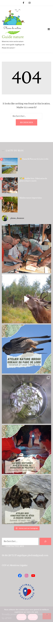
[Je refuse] (47, 616)
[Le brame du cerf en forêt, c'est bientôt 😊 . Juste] (26, 298)
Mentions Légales (18, 565)
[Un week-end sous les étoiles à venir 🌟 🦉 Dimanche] (26, 449)
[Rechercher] (45, 541)
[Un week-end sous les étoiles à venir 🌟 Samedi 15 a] (26, 499)
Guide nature (13, 36)
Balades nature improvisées (30, 198)
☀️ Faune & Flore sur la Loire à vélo (33, 159)
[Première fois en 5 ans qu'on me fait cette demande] (26, 399)
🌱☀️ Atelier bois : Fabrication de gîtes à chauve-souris (33, 179)
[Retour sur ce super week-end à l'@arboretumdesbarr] (26, 248)
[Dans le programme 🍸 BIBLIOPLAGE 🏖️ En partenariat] (26, 349)
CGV (4, 565)
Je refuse (33, 617)
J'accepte (21, 617)
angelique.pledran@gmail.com (32, 555)
